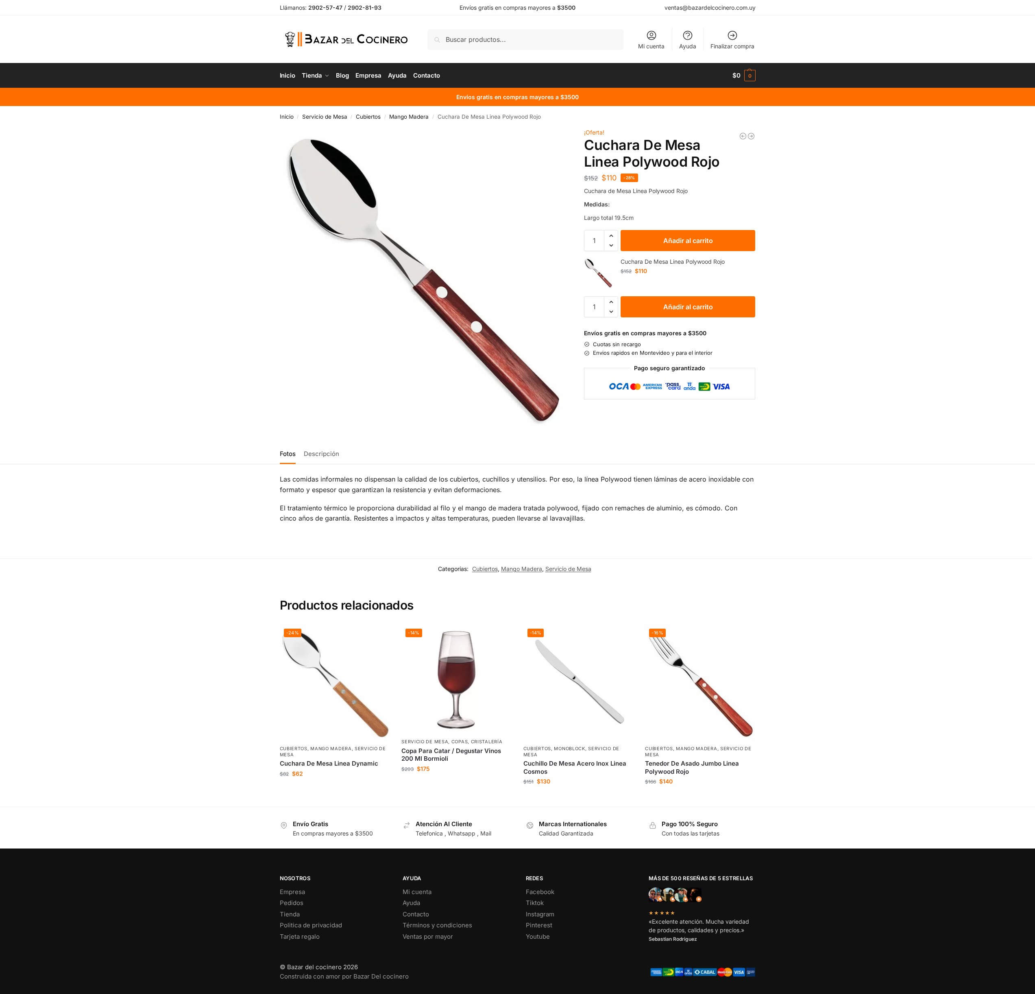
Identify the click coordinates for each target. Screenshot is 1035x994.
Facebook (540, 892)
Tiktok (535, 903)
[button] (744, 75)
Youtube (538, 936)
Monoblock (569, 748)
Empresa (292, 892)
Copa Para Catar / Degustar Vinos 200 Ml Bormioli (451, 755)
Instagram (540, 914)
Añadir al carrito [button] (334, 790)
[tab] (290, 453)
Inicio (287, 116)
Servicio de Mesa (324, 116)
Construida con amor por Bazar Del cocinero (344, 976)
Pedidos (291, 903)
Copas (459, 741)
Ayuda (687, 46)
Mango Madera (409, 116)
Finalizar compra (732, 46)
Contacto (416, 914)
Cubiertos (368, 116)
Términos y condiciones (437, 925)
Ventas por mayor (428, 936)
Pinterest (539, 925)
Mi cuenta (651, 46)
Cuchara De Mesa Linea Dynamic (329, 763)
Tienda (290, 914)
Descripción (321, 454)
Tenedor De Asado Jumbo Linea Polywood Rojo (692, 767)
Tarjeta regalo (300, 936)
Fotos (288, 454)
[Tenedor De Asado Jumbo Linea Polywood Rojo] (743, 136)
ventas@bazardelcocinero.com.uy (710, 7)
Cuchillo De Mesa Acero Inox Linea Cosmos (574, 767)
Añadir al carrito (688, 241)
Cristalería (487, 741)
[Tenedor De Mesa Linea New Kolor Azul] (751, 136)
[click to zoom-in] (422, 278)
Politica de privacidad (311, 925)
